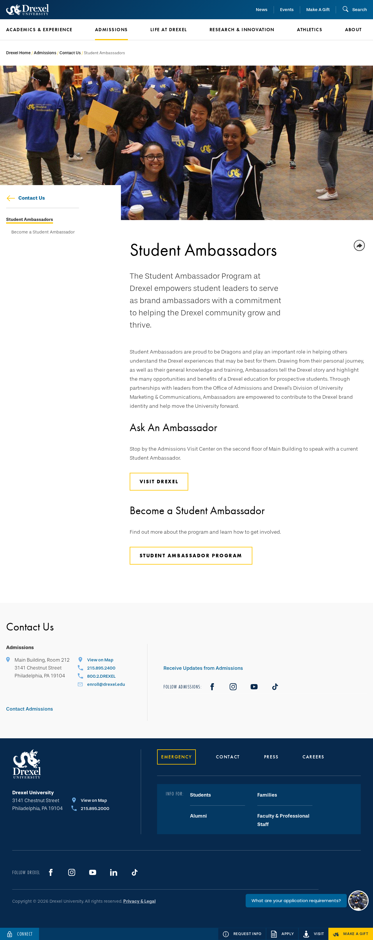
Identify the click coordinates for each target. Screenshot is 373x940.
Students (200, 795)
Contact (228, 757)
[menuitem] (42, 30)
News (262, 9)
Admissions (45, 52)
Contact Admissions (29, 709)
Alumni (198, 816)
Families (267, 795)
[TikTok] (275, 686)
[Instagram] (233, 686)
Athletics (309, 30)
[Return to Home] (27, 9)
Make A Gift (318, 9)
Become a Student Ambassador (43, 232)
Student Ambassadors (29, 219)
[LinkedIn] (113, 872)
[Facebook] (212, 686)
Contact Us (70, 52)
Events (287, 9)
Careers (313, 757)
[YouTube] (254, 686)
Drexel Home (18, 52)
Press (271, 757)
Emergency (176, 757)
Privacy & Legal (139, 901)
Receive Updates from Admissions (203, 668)
